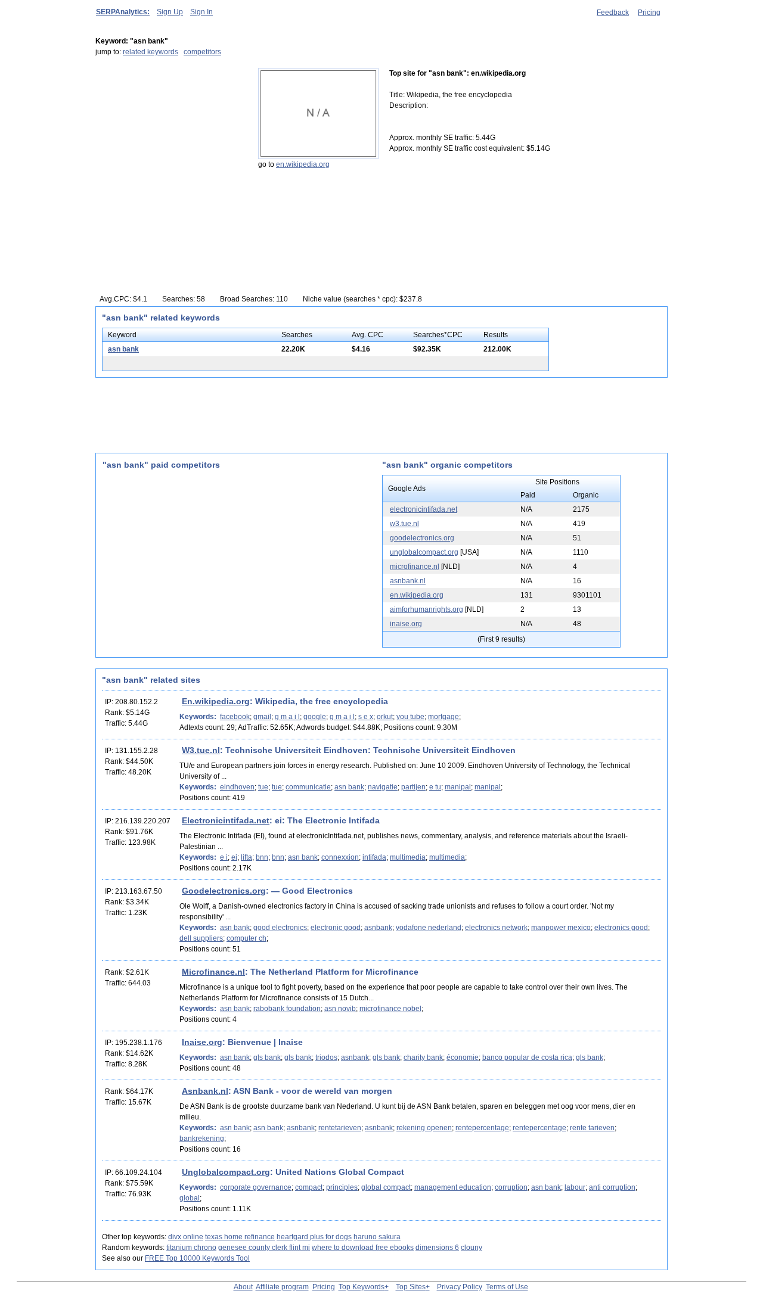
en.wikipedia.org (303, 164)
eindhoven (237, 787)
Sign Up (170, 12)
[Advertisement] (169, 142)
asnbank (378, 927)
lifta (246, 857)
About (243, 1287)
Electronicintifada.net (225, 820)
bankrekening (201, 1138)
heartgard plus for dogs (314, 1237)
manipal (458, 787)
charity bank (423, 1057)
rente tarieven (592, 1128)
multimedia (408, 857)
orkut (385, 717)
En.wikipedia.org (216, 701)
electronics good (621, 927)
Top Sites (411, 1287)
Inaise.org (202, 1042)
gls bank (267, 1057)
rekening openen (424, 1128)
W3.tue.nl (201, 750)
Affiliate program (282, 1287)
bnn (262, 857)
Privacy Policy (459, 1287)
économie (462, 1057)
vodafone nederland (428, 927)
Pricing (649, 12)
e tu (435, 787)
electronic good (336, 927)
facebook (235, 717)
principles (342, 1187)
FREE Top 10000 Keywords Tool (197, 1258)
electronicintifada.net (423, 509)
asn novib (340, 1008)
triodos (326, 1057)
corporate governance (255, 1187)
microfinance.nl (414, 566)
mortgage (443, 717)
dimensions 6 (437, 1247)
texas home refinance (240, 1237)
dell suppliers (201, 938)
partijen (413, 787)
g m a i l (287, 717)
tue (263, 787)
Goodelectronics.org (224, 890)
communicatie (308, 787)
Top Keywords (361, 1287)
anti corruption (612, 1187)
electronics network (496, 927)
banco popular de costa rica (527, 1057)
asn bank (123, 349)
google (314, 717)
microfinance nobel (390, 1008)
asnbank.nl (408, 581)
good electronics (280, 927)
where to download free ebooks (363, 1247)
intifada (374, 857)
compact (308, 1187)
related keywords (150, 52)
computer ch (246, 938)
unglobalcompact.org (424, 552)
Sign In (201, 12)
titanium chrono (191, 1247)
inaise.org (406, 624)
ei (234, 857)
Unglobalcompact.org (226, 1172)
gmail (262, 717)
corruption (511, 1187)
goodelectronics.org (422, 538)
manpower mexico (561, 927)
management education (452, 1187)
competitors (202, 52)
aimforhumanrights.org (426, 609)
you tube (410, 717)
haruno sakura (377, 1237)
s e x (365, 717)
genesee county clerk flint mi (264, 1247)
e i (224, 857)
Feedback (613, 12)
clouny (471, 1247)
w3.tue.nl (404, 524)
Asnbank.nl (205, 1091)
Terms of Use (507, 1287)
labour (575, 1187)
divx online (185, 1237)
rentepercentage (482, 1128)
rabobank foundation (287, 1008)
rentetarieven (339, 1128)
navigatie (383, 787)
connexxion (340, 857)
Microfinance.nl (213, 971)
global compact (386, 1187)
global (189, 1198)
